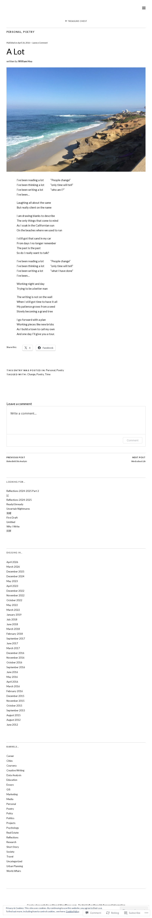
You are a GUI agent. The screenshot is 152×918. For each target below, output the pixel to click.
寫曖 (8, 513)
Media (9, 799)
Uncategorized (14, 861)
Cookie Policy (72, 911)
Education (11, 779)
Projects (10, 823)
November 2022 (15, 595)
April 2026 (12, 562)
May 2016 (12, 676)
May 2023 (12, 581)
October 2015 (14, 705)
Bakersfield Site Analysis (16, 459)
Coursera (11, 765)
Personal (14, 31)
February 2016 (14, 691)
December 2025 (15, 571)
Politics (10, 818)
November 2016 (15, 657)
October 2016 (14, 662)
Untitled (10, 522)
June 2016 (12, 672)
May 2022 (12, 605)
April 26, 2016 (24, 42)
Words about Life (138, 459)
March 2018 (13, 628)
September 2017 (15, 638)
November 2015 (15, 700)
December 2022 (15, 590)
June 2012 (12, 724)
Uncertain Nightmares (18, 508)
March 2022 (13, 609)
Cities (9, 760)
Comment (132, 440)
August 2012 (13, 719)
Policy (9, 813)
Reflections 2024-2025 (19, 499)
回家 (8, 530)
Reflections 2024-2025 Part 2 (22, 490)
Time (47, 374)
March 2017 (13, 648)
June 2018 (12, 624)
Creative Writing (15, 770)
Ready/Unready (14, 504)
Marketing (12, 794)
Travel (9, 856)
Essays (10, 784)
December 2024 (15, 576)
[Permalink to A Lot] (76, 170)
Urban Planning (14, 866)
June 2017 (12, 643)
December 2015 (15, 695)
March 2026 (13, 566)
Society (10, 851)
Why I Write (12, 526)
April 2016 (12, 681)
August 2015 (13, 715)
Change (31, 374)
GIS (8, 789)
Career (10, 755)
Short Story (12, 846)
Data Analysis (13, 775)
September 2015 (15, 710)
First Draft (12, 517)
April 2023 (12, 585)
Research (11, 842)
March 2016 (13, 686)
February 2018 (14, 633)
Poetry (28, 31)
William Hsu (25, 61)
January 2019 (14, 614)
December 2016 (15, 653)
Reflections (12, 837)
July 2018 (11, 619)
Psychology (12, 827)
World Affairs (13, 870)
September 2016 (15, 667)
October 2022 (14, 600)
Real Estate (12, 832)
